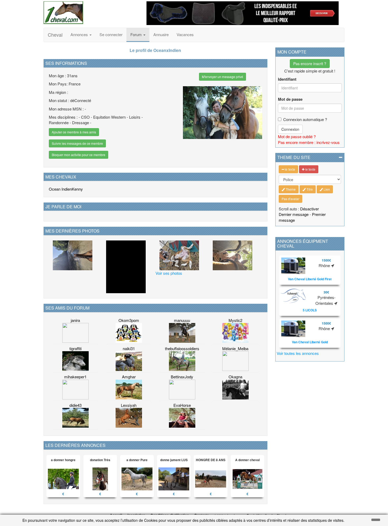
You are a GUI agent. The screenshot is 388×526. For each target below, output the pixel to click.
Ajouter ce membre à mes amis (74, 132)
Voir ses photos (168, 273)
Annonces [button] (79, 34)
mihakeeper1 (75, 376)
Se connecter (111, 34)
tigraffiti (75, 348)
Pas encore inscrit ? (309, 63)
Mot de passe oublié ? (297, 136)
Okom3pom (129, 320)
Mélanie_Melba (235, 348)
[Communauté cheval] (91, 12)
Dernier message (294, 214)
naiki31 (129, 348)
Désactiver (309, 208)
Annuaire (161, 34)
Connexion (290, 129)
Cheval (55, 34)
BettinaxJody (182, 376)
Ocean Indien (60, 189)
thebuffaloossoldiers (182, 348)
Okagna (235, 376)
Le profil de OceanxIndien (155, 50)
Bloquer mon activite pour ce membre (78, 154)
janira (75, 320)
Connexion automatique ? (305, 119)
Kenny (77, 189)
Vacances (185, 34)
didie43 (75, 405)
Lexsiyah (128, 405)
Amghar (129, 376)
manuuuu (182, 320)
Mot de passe (290, 99)
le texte (289, 169)
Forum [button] (136, 34)
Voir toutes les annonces (298, 353)
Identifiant (287, 79)
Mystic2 (235, 320)
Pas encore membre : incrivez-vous (309, 142)
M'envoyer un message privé (222, 76)
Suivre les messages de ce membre (77, 143)
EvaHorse (182, 405)
